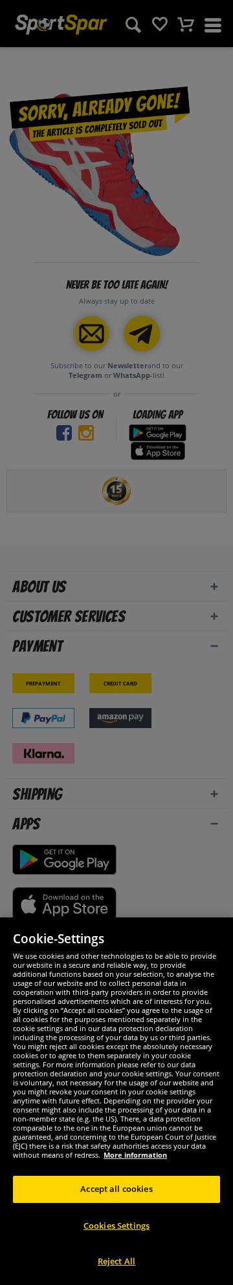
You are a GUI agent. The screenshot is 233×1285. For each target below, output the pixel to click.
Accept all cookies (116, 1189)
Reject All (116, 1261)
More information (135, 1155)
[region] (116, 1101)
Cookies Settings (116, 1225)
